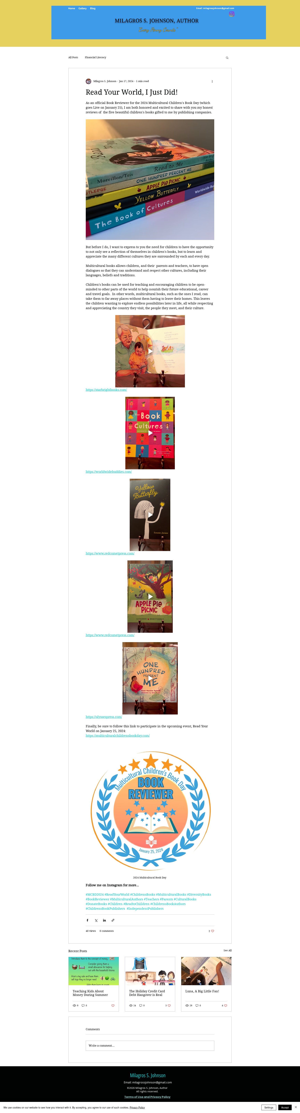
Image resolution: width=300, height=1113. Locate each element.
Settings (268, 1107)
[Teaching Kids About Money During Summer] (94, 971)
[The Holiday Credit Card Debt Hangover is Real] (150, 971)
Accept (285, 1107)
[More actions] (212, 81)
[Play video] (150, 351)
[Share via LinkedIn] (104, 920)
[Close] (296, 1107)
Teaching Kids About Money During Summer (90, 993)
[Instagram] (231, 14)
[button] (227, 57)
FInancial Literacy (95, 57)
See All (228, 950)
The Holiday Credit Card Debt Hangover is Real (147, 993)
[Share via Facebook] (87, 920)
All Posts (73, 57)
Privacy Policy (137, 1107)
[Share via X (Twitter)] (96, 920)
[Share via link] (113, 920)
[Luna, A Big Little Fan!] (206, 971)
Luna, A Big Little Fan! (202, 991)
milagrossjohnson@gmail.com (218, 8)
